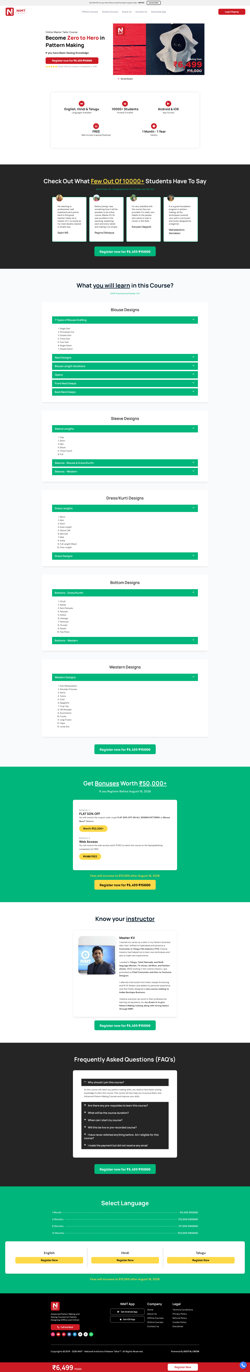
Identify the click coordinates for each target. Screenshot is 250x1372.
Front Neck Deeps (65, 383)
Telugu (201, 1253)
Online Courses (110, 11)
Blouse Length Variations (70, 366)
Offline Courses (90, 11)
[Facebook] (69, 1334)
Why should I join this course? (106, 1082)
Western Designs (65, 677)
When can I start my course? (105, 1120)
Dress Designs (64, 556)
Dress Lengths (64, 508)
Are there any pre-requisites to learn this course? (118, 1105)
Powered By (177, 1351)
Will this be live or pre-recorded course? (112, 1127)
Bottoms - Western (66, 640)
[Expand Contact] (243, 1365)
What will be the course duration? (108, 1113)
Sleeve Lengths (64, 428)
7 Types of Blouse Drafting (70, 320)
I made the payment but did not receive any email (118, 1145)
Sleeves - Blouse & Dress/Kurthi (74, 463)
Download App (158, 11)
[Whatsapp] (91, 1334)
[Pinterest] (64, 1334)
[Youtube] (58, 1334)
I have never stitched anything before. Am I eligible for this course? (121, 1136)
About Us (127, 11)
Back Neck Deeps (65, 392)
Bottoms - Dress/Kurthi (69, 593)
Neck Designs (63, 357)
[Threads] (80, 1334)
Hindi (125, 1253)
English (49, 1253)
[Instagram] (53, 1334)
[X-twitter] (86, 1334)
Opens (59, 374)
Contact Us (141, 11)
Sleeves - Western (66, 471)
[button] (125, 320)
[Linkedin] (75, 1334)
